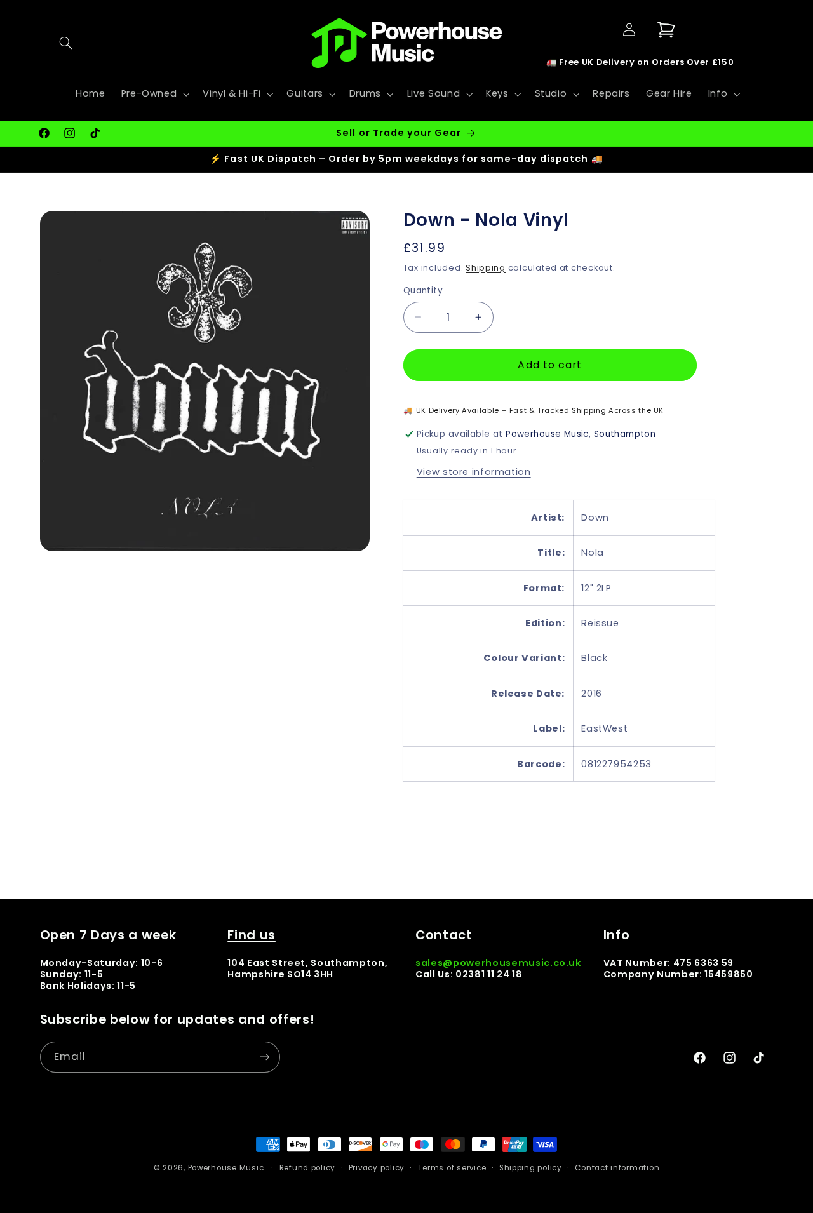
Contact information (617, 1168)
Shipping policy (530, 1168)
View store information (474, 472)
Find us (251, 935)
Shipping (486, 267)
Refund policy (307, 1168)
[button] (66, 42)
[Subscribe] (264, 1057)
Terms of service (452, 1168)
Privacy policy (377, 1168)
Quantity (423, 291)
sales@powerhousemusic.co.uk (498, 962)
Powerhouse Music (226, 1168)
